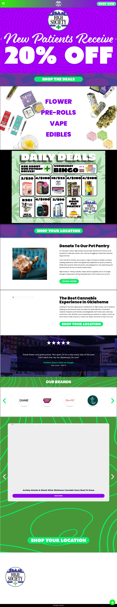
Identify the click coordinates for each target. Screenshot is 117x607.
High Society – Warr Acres (40, 580)
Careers (91, 576)
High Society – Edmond (39, 584)
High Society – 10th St (38, 563)
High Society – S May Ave (39, 571)
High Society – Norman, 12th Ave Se (43, 567)
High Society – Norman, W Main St (43, 576)
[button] (3, 3)
